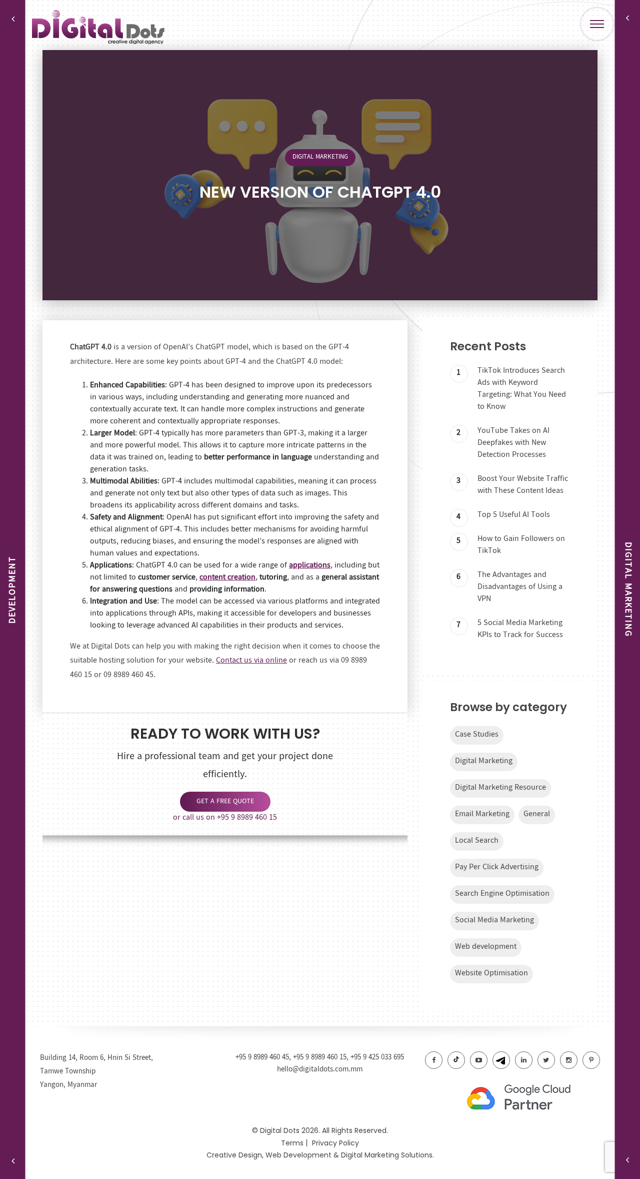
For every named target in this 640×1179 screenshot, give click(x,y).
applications (309, 565)
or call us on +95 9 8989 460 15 (225, 817)
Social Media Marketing (494, 920)
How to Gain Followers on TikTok (521, 544)
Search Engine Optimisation (502, 893)
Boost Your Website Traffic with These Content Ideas (523, 484)
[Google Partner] (530, 1098)
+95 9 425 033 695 (377, 1057)
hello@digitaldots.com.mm (319, 1069)
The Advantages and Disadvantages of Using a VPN (520, 586)
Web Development (299, 1155)
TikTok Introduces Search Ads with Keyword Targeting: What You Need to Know (522, 388)
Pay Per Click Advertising (496, 867)
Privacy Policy (335, 1143)
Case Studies (476, 734)
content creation (228, 577)
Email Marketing (482, 814)
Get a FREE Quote (225, 801)
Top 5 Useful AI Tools (514, 514)
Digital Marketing (320, 157)
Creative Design (234, 1155)
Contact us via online (251, 660)
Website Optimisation (491, 973)
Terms (292, 1143)
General (537, 814)
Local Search (476, 840)
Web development (485, 946)
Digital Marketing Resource (500, 787)
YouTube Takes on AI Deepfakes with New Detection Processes (514, 442)
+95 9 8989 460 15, (321, 1057)
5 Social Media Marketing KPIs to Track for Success (520, 629)
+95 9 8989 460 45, (264, 1057)
